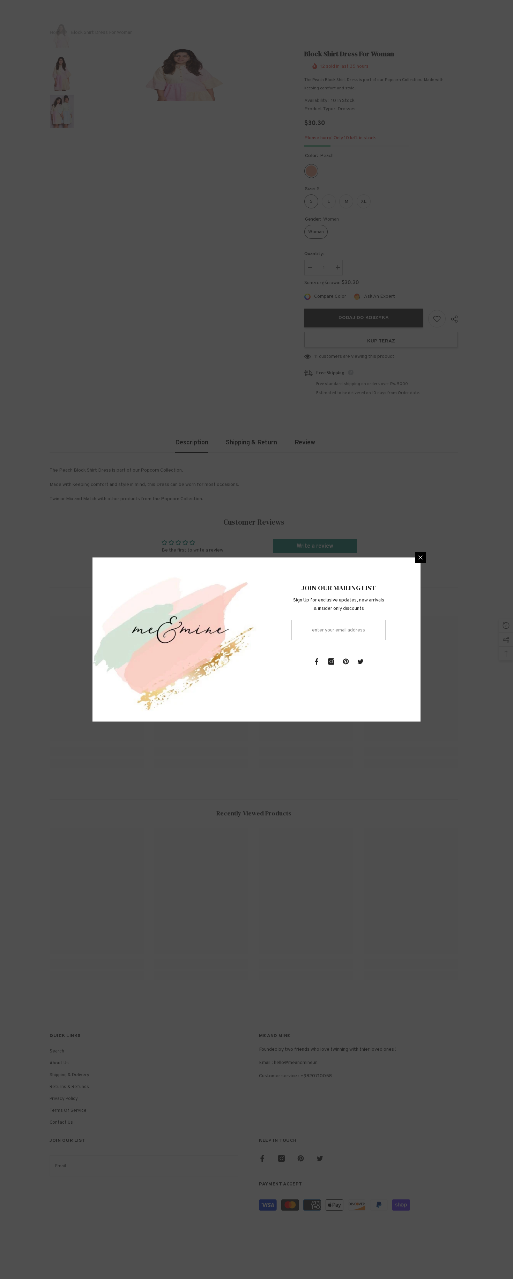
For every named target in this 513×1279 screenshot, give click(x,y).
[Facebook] (316, 661)
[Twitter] (360, 661)
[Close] (420, 557)
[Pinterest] (346, 661)
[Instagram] (331, 661)
